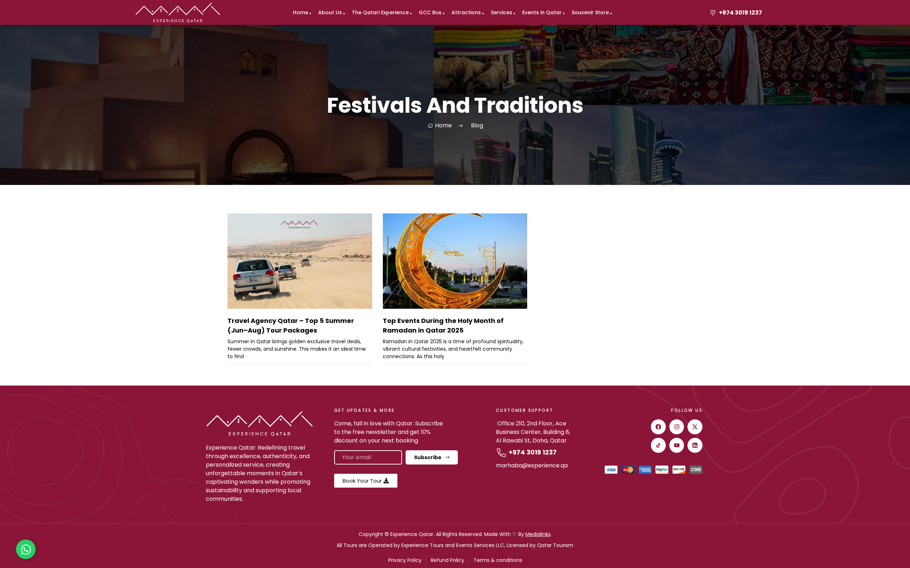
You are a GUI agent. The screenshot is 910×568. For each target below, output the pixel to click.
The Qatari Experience (380, 12)
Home (300, 12)
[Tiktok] (658, 445)
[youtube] (676, 445)
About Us (330, 12)
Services (501, 12)
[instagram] (676, 426)
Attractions (466, 12)
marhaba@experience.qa (532, 465)
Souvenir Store (590, 12)
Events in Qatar (542, 12)
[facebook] (658, 426)
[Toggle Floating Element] (26, 549)
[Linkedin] (694, 445)
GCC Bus (430, 12)
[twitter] (694, 426)
